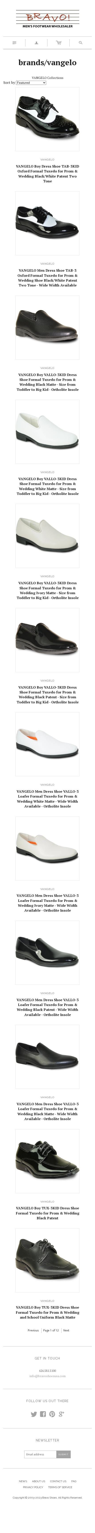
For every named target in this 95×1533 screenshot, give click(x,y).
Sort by (9, 82)
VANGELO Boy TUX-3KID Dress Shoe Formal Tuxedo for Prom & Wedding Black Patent (47, 1213)
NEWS (23, 1481)
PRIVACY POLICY (33, 1487)
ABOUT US (38, 1481)
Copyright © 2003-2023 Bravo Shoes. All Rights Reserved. (47, 1497)
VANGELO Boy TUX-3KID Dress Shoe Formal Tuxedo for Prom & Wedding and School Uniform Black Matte (47, 1312)
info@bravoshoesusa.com (48, 1376)
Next (66, 1330)
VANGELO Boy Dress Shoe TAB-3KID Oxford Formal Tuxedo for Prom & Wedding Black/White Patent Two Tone (47, 173)
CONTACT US (58, 1481)
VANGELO (47, 159)
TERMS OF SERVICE (60, 1487)
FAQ (73, 1481)
